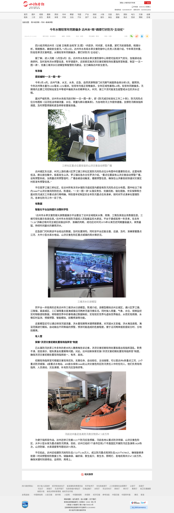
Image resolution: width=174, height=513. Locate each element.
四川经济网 (35, 22)
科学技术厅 (89, 486)
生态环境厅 (59, 489)
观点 (125, 17)
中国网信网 (38, 495)
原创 (56, 14)
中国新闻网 (77, 495)
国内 (117, 14)
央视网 (87, 495)
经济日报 (96, 495)
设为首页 (75, 499)
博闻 (140, 17)
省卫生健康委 (145, 489)
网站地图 (67, 499)
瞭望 (72, 14)
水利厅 (97, 489)
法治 (72, 17)
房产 (87, 17)
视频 (41, 14)
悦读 (133, 17)
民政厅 (141, 486)
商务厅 (117, 489)
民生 (41, 17)
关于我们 (92, 499)
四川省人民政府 (43, 486)
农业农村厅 (107, 489)
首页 (25, 14)
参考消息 (106, 495)
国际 (125, 14)
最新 (48, 14)
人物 (102, 14)
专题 (79, 14)
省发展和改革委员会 (75, 486)
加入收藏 (84, 499)
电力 (133, 14)
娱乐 (102, 17)
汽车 (79, 17)
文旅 (110, 14)
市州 (64, 14)
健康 (117, 17)
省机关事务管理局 (54, 491)
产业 (87, 14)
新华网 (58, 495)
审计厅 (126, 489)
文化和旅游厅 (101, 486)
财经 (94, 14)
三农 (33, 17)
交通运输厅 (87, 489)
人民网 (67, 495)
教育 (48, 17)
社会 (94, 17)
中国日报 (115, 495)
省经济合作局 (67, 491)
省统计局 (40, 491)
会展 (148, 14)
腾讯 (136, 495)
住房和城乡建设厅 (73, 489)
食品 (110, 17)
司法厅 (40, 489)
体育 (56, 17)
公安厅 (132, 486)
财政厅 (49, 489)
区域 (148, 17)
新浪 (142, 495)
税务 (25, 17)
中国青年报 (126, 495)
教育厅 (134, 489)
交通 (140, 14)
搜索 (148, 3)
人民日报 (48, 495)
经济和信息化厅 (58, 486)
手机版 (135, 7)
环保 (64, 17)
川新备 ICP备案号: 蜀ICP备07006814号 (80, 505)
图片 (33, 14)
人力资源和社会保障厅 (118, 486)
